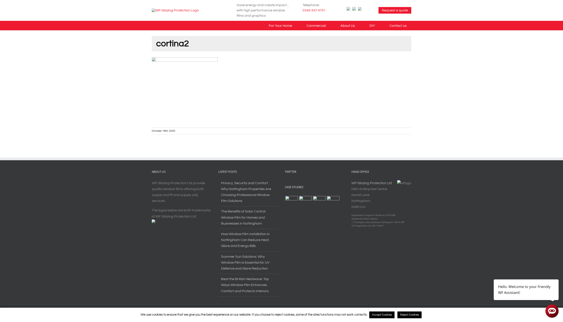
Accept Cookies (382, 314)
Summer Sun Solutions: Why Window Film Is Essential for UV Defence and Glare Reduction (245, 262)
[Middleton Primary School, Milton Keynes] (319, 202)
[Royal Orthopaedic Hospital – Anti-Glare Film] (333, 202)
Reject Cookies (409, 314)
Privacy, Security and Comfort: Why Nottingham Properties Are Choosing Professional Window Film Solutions (246, 192)
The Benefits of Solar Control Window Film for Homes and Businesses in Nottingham (243, 217)
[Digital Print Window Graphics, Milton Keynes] (291, 202)
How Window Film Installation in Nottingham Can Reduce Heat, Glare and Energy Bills (245, 240)
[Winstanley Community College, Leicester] (305, 202)
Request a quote (395, 10)
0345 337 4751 (314, 10)
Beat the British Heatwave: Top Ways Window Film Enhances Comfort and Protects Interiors (245, 285)
